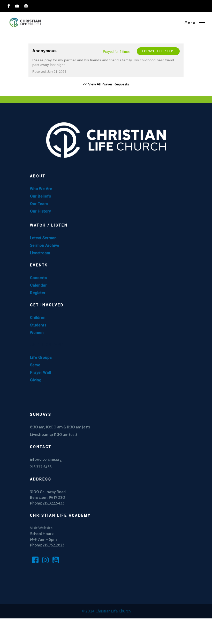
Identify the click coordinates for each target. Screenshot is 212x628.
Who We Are (41, 188)
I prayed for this (158, 51)
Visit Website (41, 528)
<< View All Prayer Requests (106, 84)
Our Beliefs (40, 196)
